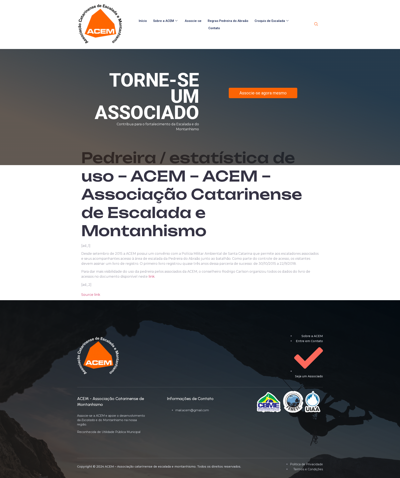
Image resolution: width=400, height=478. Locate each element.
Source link (90, 295)
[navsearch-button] (316, 24)
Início (143, 21)
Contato (214, 28)
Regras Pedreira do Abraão (228, 21)
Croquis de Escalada (270, 21)
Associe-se (193, 21)
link (152, 277)
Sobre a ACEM (163, 21)
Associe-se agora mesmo (263, 92)
